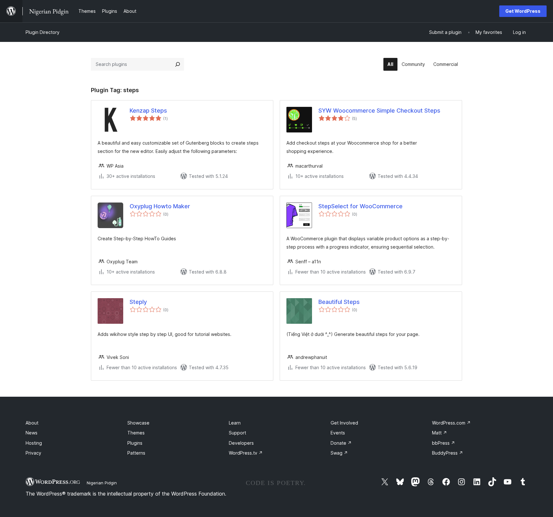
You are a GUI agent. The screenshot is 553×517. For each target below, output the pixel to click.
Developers (241, 443)
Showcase (138, 423)
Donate (341, 443)
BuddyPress (447, 453)
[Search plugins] (177, 64)
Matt (439, 432)
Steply (138, 301)
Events (338, 432)
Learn (235, 423)
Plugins (134, 443)
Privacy (33, 453)
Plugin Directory (43, 32)
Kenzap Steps (148, 110)
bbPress (443, 443)
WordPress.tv (246, 453)
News (31, 432)
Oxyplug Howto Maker (160, 206)
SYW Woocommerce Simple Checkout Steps (379, 110)
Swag (339, 453)
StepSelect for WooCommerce (360, 206)
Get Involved (344, 423)
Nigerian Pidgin (102, 482)
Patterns (136, 453)
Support (237, 432)
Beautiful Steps (339, 301)
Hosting (34, 443)
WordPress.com (451, 423)
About (32, 423)
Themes (136, 432)
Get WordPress (523, 11)
